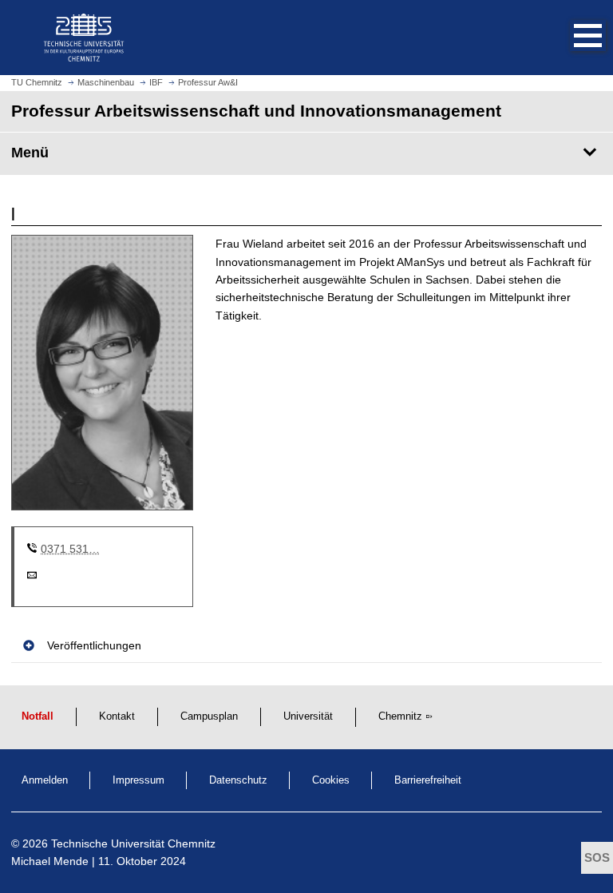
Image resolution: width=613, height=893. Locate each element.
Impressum (138, 780)
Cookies (331, 780)
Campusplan (209, 716)
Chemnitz (400, 716)
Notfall (37, 716)
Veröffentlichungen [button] (94, 645)
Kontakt (117, 716)
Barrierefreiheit (427, 780)
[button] (571, 37)
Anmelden (45, 780)
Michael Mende (50, 861)
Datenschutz (238, 780)
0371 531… (70, 548)
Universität (308, 716)
